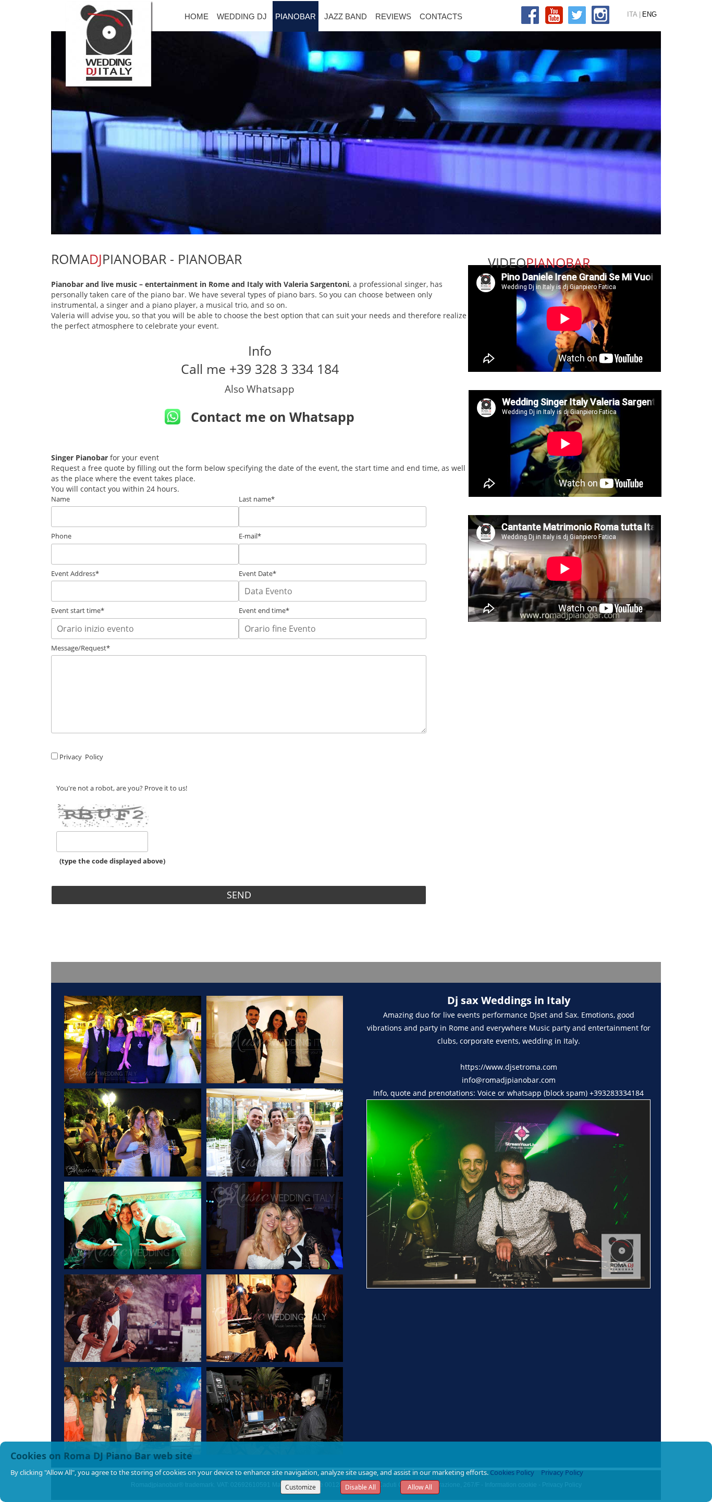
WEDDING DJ (242, 16)
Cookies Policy (512, 1472)
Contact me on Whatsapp (272, 416)
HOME (196, 16)
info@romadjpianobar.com (509, 1080)
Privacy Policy (562, 1472)
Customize (300, 1487)
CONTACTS (441, 16)
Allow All (420, 1487)
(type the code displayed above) (110, 861)
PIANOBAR (295, 16)
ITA (632, 14)
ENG (649, 14)
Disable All (360, 1487)
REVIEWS (393, 16)
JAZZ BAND (345, 16)
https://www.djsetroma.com (508, 1067)
